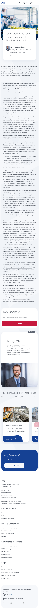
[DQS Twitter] (4, 603)
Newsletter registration (7, 518)
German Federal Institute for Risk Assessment (19, 268)
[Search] (20, 3)
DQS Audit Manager (6, 549)
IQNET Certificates (6, 552)
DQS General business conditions (10, 572)
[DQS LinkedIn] (17, 603)
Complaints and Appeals (7, 533)
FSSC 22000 (6, 183)
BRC (10, 68)
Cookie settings (5, 578)
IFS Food (5, 68)
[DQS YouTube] (24, 603)
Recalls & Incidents (6, 531)
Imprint (3, 567)
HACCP (13, 249)
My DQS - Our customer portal (9, 546)
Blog (2, 515)
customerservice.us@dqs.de (8, 497)
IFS (31, 181)
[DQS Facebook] (10, 603)
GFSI (13, 83)
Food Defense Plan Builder (15, 243)
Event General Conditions (8, 575)
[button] (25, 2)
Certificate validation (6, 557)
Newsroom (4, 513)
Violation (3, 536)
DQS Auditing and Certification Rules (11, 528)
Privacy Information (6, 570)
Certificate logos (5, 554)
